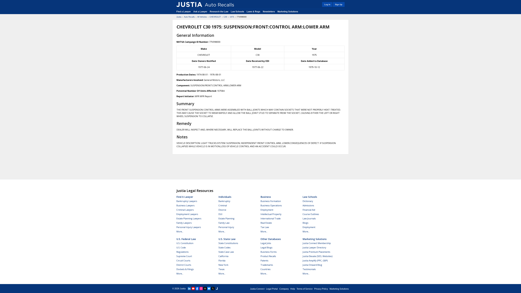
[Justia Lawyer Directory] (216, 288)
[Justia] (189, 4)
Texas (221, 269)
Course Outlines (311, 214)
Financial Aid (309, 209)
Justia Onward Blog (312, 264)
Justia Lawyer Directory (314, 247)
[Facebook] (197, 288)
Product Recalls (268, 256)
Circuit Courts (183, 260)
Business (265, 196)
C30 (225, 17)
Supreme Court (184, 256)
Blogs (305, 222)
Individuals (224, 196)
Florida (221, 260)
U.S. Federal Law (186, 239)
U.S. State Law (227, 239)
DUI (220, 214)
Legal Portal (272, 289)
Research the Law (219, 11)
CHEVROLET (215, 17)
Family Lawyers (184, 222)
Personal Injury (226, 227)
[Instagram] (201, 288)
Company (284, 289)
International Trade (270, 218)
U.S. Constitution (184, 243)
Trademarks (266, 264)
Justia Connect (257, 289)
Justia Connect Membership (317, 243)
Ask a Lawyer (200, 11)
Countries (265, 269)
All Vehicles (202, 17)
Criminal (222, 205)
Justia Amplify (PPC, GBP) (315, 260)
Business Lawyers (185, 205)
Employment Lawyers (187, 214)
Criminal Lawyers (185, 209)
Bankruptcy (224, 201)
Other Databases (270, 239)
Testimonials (309, 269)
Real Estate (266, 222)
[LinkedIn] (189, 288)
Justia (178, 17)
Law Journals (309, 218)
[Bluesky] (209, 288)
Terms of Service (305, 289)
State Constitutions (228, 243)
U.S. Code (181, 247)
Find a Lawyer (183, 11)
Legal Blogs (266, 247)
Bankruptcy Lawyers (186, 201)
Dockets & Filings (185, 269)
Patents (264, 260)
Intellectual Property (270, 214)
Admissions (308, 205)
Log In (327, 4)
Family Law (223, 222)
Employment (266, 209)
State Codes (224, 247)
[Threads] (205, 288)
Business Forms (268, 251)
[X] (213, 288)
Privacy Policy (321, 289)
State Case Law (226, 251)
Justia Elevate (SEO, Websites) (318, 256)
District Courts (183, 264)
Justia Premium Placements (316, 251)
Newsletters (269, 11)
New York (223, 264)
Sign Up (338, 4)
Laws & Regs (253, 11)
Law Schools (237, 11)
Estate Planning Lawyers (188, 218)
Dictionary (308, 201)
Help (292, 289)
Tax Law (264, 227)
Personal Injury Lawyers (188, 227)
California (223, 256)
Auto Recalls (189, 17)
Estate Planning (226, 218)
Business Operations (271, 205)
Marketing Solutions (287, 11)
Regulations (182, 251)
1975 (232, 17)
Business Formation (270, 201)
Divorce (222, 209)
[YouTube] (193, 288)
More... (179, 231)
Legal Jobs (265, 243)
